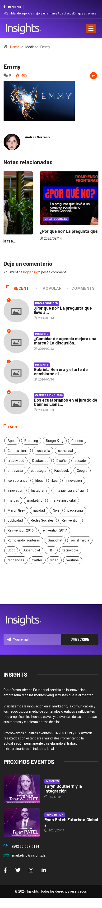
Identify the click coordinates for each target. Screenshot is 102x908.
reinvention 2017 (54, 530)
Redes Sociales (42, 520)
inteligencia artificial (69, 490)
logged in (30, 272)
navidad (39, 510)
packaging (75, 510)
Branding (31, 441)
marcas (13, 500)
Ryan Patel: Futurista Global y (71, 822)
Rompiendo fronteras (24, 540)
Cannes (77, 441)
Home (14, 47)
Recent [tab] (21, 288)
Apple (12, 441)
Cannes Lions (18, 451)
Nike (56, 510)
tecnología (70, 550)
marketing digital (63, 500)
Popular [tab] (52, 288)
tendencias (16, 560)
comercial (65, 451)
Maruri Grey (16, 510)
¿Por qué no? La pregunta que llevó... (40, 231)
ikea (54, 480)
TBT (51, 550)
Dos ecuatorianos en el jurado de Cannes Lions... (65, 402)
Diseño (61, 461)
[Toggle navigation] (90, 28)
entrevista (15, 470)
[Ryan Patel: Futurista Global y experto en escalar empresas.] (22, 822)
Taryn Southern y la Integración (63, 788)
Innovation (15, 490)
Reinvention (70, 520)
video (54, 560)
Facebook (61, 470)
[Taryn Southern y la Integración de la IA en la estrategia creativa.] (22, 789)
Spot (11, 550)
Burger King (54, 441)
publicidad (15, 520)
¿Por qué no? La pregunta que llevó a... (63, 310)
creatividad (16, 461)
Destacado (40, 461)
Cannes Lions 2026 (48, 395)
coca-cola (43, 451)
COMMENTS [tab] (82, 288)
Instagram (39, 490)
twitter (37, 560)
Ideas (39, 480)
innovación (74, 480)
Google (82, 470)
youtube (72, 560)
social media (79, 540)
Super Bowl (31, 550)
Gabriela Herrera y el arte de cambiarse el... (61, 371)
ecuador (81, 461)
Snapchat (55, 540)
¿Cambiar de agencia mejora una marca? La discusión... (65, 340)
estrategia (38, 470)
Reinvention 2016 (21, 530)
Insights (42, 333)
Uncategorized (21, 218)
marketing (34, 500)
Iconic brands (17, 480)
